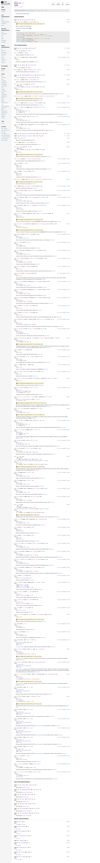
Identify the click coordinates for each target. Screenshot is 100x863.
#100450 (42, 619)
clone (17, 52)
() (44, 96)
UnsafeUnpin (25, 808)
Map (31, 234)
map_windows (19, 338)
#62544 (43, 414)
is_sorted (18, 755)
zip (17, 205)
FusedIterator (32, 133)
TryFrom (23, 852)
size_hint (18, 158)
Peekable (29, 273)
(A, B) (31, 587)
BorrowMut (22, 831)
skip (17, 305)
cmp (17, 639)
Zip (32, 205)
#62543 (44, 403)
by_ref (18, 364)
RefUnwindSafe (26, 789)
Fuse (25, 349)
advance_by (19, 179)
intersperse (19, 213)
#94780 (42, 383)
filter (18, 250)
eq (16, 687)
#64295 (40, 656)
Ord (22, 530)
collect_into (19, 378)
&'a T (31, 595)
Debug (23, 65)
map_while (18, 297)
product (18, 631)
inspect (18, 356)
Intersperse (45, 213)
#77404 (41, 98)
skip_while (19, 281)
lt (16, 718)
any (17, 480)
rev (17, 575)
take (17, 312)
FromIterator (26, 371)
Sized (20, 89)
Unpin (23, 803)
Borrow (21, 826)
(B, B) (36, 387)
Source (20, 6)
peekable (18, 273)
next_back (18, 79)
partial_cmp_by (20, 674)
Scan (46, 319)
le (16, 728)
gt (16, 737)
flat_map (18, 328)
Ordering (36, 555)
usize (32, 84)
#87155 (41, 344)
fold (17, 440)
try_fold (18, 420)
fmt (17, 69)
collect (18, 371)
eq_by (17, 696)
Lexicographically (19, 646)
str (17, 1)
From (20, 840)
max (17, 527)
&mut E (49, 378)
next (17, 142)
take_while (19, 289)
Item (26, 86)
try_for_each (19, 429)
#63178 (37, 514)
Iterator (16, 5)
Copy (19, 594)
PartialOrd (24, 665)
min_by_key (19, 559)
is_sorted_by (19, 763)
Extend (27, 378)
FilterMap (37, 258)
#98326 (41, 91)
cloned (18, 599)
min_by (18, 567)
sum (17, 623)
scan (17, 319)
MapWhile (41, 297)
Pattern (31, 10)
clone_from (19, 57)
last (17, 171)
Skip (31, 305)
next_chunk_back (20, 84)
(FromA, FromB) (40, 582)
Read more (32, 55)
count (17, 163)
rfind (17, 124)
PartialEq (24, 690)
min (17, 535)
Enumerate (29, 266)
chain (17, 197)
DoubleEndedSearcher (32, 77)
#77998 (43, 23)
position (18, 519)
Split (29, 19)
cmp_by (18, 649)
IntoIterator (20, 201)
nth (17, 186)
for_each (18, 242)
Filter (37, 250)
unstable (64, 57)
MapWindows (47, 338)
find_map (18, 496)
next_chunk (19, 146)
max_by (18, 551)
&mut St (22, 324)
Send (23, 794)
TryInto (23, 856)
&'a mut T (37, 399)
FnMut (19, 110)
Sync (23, 799)
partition (18, 387)
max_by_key (19, 543)
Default (19, 391)
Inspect (33, 356)
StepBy (35, 190)
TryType (46, 460)
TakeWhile (40, 289)
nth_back (18, 102)
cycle (17, 607)
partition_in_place (21, 396)
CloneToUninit (23, 835)
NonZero (48, 96)
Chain (33, 197)
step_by (18, 190)
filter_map (19, 258)
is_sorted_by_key (20, 771)
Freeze (24, 785)
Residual (22, 460)
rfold (17, 116)
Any (20, 821)
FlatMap (36, 328)
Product (19, 635)
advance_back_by (20, 96)
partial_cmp (19, 662)
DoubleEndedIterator (28, 75)
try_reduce (19, 456)
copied (18, 591)
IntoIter (33, 86)
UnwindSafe (25, 813)
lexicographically (40, 725)
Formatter (29, 69)
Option (32, 22)
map (17, 234)
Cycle (26, 607)
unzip (17, 582)
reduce (18, 448)
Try (18, 112)
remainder (21, 22)
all (17, 472)
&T (20, 400)
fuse (17, 349)
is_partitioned (20, 408)
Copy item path (23, 3)
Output (39, 460)
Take (31, 312)
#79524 (41, 219)
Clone (23, 48)
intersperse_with (20, 223)
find (17, 488)
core (5, 2)
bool (29, 128)
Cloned (31, 599)
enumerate (18, 266)
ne (16, 709)
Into (22, 842)
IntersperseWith (45, 223)
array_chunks (19, 614)
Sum (18, 627)
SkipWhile (40, 281)
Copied (31, 591)
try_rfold (18, 107)
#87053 (43, 466)
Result (39, 69)
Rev (24, 575)
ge (16, 746)
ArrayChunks (41, 614)
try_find (18, 504)
